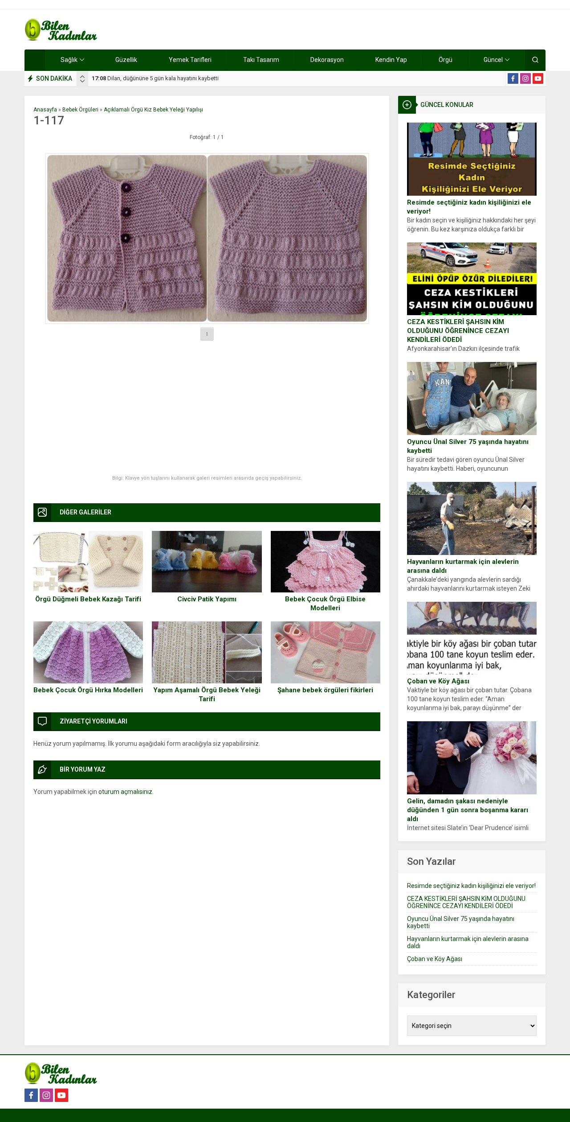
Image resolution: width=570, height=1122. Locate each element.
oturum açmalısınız (125, 791)
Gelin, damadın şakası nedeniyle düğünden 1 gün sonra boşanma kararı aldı (467, 810)
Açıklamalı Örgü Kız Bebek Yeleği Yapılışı (153, 110)
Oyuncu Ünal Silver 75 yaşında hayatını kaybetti (468, 446)
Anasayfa (45, 110)
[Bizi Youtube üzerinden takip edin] (538, 78)
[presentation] (82, 76)
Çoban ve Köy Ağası (438, 681)
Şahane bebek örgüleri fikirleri (325, 690)
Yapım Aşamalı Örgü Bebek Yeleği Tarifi (207, 694)
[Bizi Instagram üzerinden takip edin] (525, 78)
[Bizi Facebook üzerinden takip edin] (513, 78)
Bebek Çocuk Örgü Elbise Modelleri (325, 603)
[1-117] (206, 238)
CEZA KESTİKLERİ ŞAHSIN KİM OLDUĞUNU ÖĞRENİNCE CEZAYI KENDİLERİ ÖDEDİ (458, 331)
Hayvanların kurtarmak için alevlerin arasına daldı (463, 566)
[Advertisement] (206, 408)
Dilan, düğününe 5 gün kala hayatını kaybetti (155, 78)
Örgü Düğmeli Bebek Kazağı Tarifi (88, 599)
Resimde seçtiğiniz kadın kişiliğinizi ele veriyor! (469, 206)
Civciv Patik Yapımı (206, 599)
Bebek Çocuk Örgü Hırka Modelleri (88, 690)
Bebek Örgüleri (80, 110)
